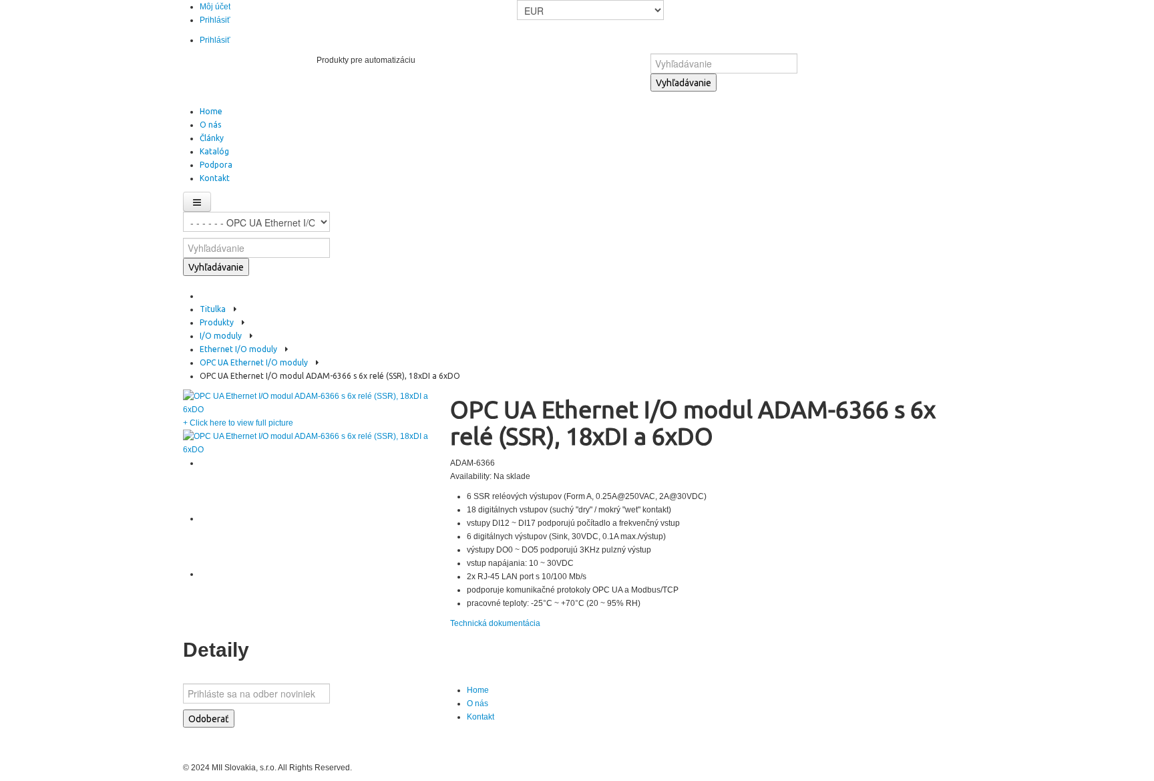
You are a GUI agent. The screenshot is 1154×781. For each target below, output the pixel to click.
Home (478, 690)
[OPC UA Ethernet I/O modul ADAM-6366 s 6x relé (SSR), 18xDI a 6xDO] (310, 402)
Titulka (213, 309)
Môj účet (215, 6)
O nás (477, 703)
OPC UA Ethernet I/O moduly (254, 362)
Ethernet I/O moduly (238, 349)
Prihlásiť (215, 20)
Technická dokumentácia (495, 623)
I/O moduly (221, 335)
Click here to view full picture (238, 423)
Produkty (217, 322)
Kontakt (480, 717)
